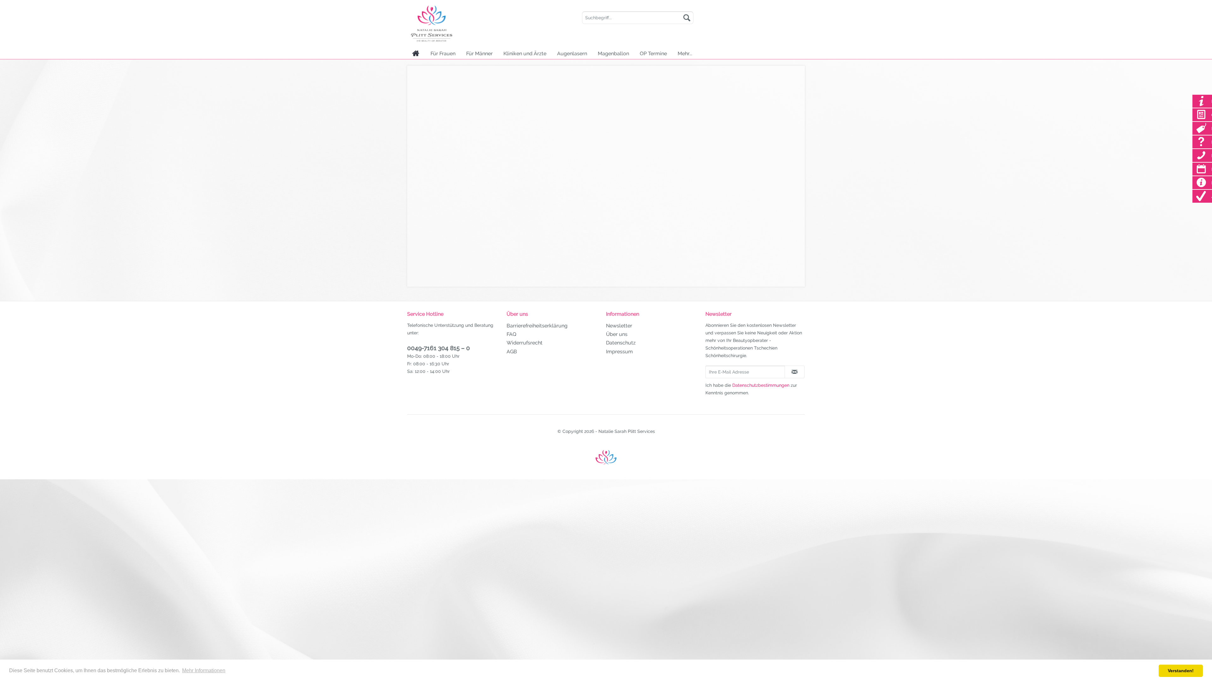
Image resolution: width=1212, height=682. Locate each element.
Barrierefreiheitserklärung (537, 326)
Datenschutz (621, 343)
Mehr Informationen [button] (203, 670)
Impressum (619, 352)
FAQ (511, 334)
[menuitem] (637, 17)
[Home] (415, 53)
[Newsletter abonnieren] (795, 372)
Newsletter (619, 326)
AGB (512, 352)
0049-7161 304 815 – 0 (438, 347)
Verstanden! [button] (1181, 670)
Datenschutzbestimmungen (760, 385)
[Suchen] (686, 17)
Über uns (616, 334)
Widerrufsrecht (525, 343)
